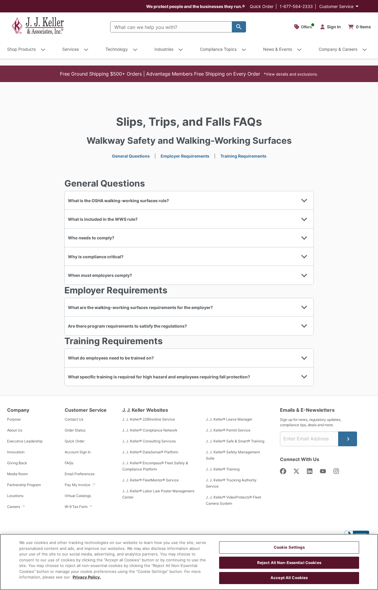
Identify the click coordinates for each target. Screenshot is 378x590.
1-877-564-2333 (296, 6)
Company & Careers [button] (338, 49)
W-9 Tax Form (76, 506)
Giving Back (17, 463)
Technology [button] (116, 49)
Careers (14, 506)
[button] (189, 73)
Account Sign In (78, 452)
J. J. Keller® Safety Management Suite (233, 455)
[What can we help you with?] (239, 26)
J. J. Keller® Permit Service (228, 430)
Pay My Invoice (78, 485)
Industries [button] (163, 49)
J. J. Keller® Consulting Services (149, 441)
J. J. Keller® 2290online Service (148, 419)
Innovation (16, 452)
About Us (14, 430)
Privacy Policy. (87, 577)
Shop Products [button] (21, 49)
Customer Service (336, 6)
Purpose (14, 419)
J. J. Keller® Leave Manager (229, 419)
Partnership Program (24, 485)
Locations (15, 495)
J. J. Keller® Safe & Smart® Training (235, 441)
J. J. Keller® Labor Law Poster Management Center (158, 494)
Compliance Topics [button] (218, 49)
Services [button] (70, 49)
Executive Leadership (25, 441)
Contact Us (74, 419)
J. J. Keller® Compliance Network (149, 430)
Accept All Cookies (289, 577)
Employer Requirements (185, 155)
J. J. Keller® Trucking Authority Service (231, 483)
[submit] (347, 439)
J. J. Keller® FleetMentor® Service (150, 480)
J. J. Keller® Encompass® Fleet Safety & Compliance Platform (155, 466)
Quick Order (261, 6)
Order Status (75, 430)
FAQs (69, 463)
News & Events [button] (277, 49)
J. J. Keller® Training (222, 469)
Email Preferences (79, 474)
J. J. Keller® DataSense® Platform (150, 452)
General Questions (131, 155)
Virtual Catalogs (78, 495)
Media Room (17, 474)
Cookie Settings (289, 547)
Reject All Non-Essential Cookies (289, 562)
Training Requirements (243, 155)
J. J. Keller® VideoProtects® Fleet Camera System (233, 500)
